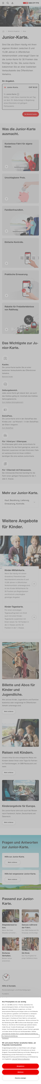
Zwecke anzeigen (20, 1078)
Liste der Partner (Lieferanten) (21, 1059)
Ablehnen (20, 1072)
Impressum (5, 1038)
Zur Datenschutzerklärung (10, 1036)
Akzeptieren (20, 1066)
